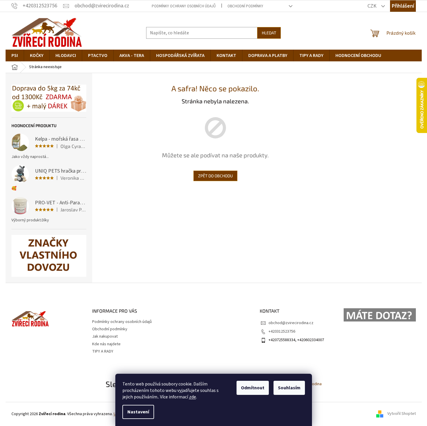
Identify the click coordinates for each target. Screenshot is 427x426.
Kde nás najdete (106, 344)
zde (192, 397)
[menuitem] (15, 55)
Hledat (269, 32)
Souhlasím (289, 388)
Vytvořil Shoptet (401, 414)
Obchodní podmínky (245, 6)
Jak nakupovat (105, 336)
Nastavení (138, 412)
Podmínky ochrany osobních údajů (184, 6)
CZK (372, 6)
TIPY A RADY (102, 351)
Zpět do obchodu (215, 175)
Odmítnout (252, 388)
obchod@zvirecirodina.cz (291, 323)
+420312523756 (282, 331)
